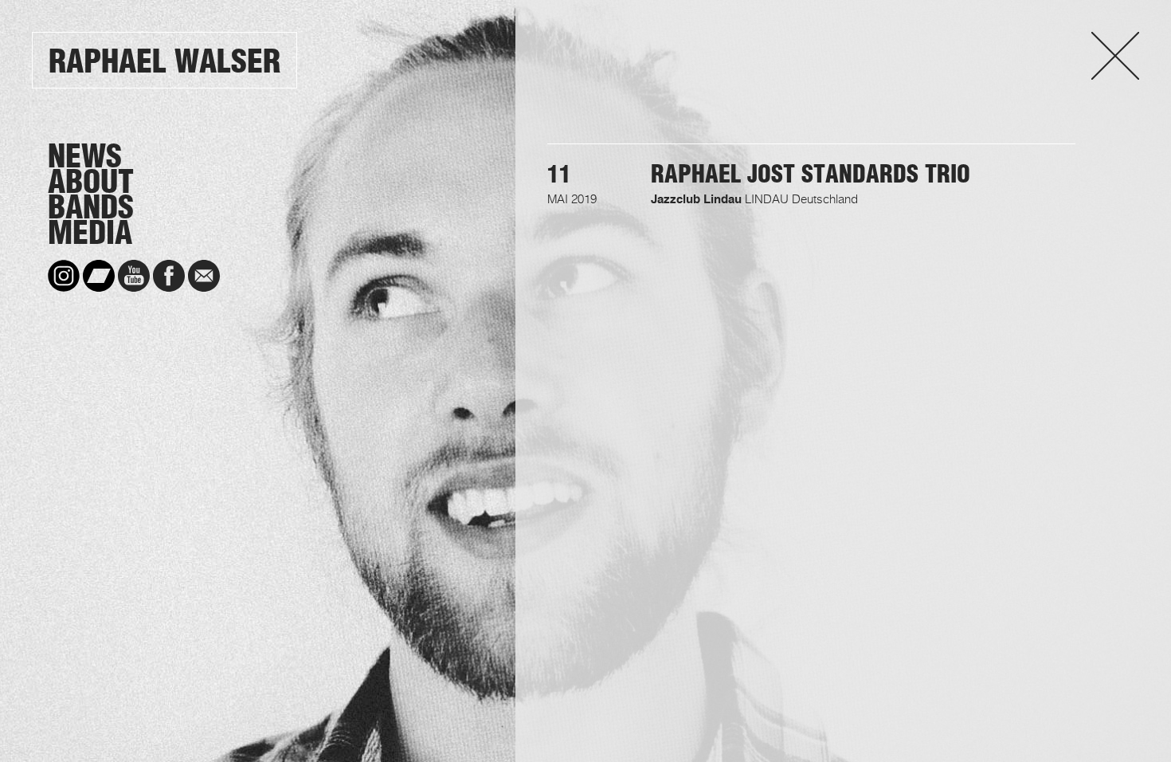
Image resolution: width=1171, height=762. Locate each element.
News (85, 156)
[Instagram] (64, 276)
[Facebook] (169, 276)
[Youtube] (134, 276)
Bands (91, 207)
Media (90, 232)
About (91, 181)
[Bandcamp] (99, 276)
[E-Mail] (204, 276)
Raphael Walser (164, 61)
